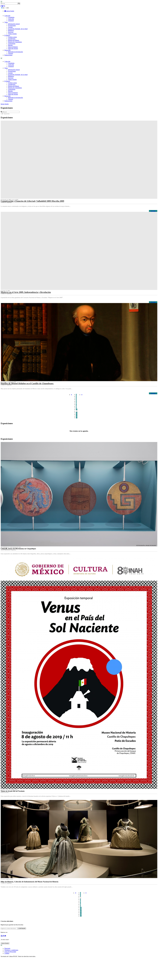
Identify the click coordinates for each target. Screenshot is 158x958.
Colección (7, 15)
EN (8, 8)
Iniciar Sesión (10, 11)
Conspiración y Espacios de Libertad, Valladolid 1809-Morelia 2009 (32, 201)
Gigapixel (11, 20)
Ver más (153, 211)
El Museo (7, 35)
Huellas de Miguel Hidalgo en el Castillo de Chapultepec (27, 383)
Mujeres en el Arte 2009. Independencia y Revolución (26, 292)
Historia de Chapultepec (15, 42)
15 (76, 417)
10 (76, 409)
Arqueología (11, 43)
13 (76, 414)
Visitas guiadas (12, 33)
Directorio (7, 948)
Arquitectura (11, 38)
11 (76, 411)
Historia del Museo (13, 40)
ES (3, 8)
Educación (7, 50)
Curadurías (11, 17)
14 (76, 416)
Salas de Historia (13, 47)
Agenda (10, 27)
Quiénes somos (12, 37)
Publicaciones (8, 55)
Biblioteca (11, 30)
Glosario (10, 53)
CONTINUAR (21, 928)
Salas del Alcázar (13, 48)
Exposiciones (12, 25)
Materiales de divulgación (15, 52)
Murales (10, 45)
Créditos (6, 953)
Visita (6, 22)
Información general (14, 24)
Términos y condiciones (11, 950)
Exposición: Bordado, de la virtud (18, 29)
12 (76, 413)
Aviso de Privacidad (10, 951)
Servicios (10, 32)
